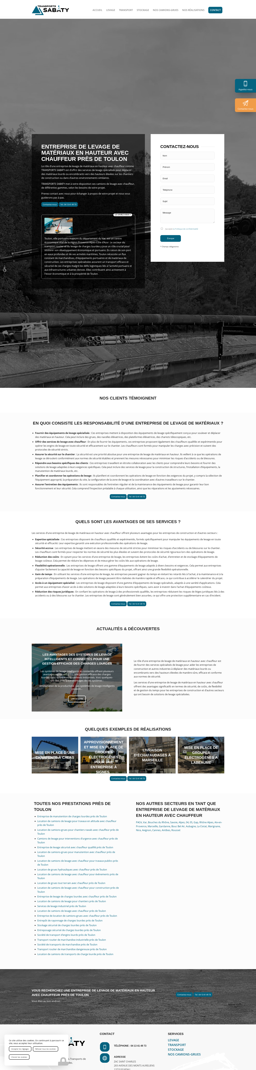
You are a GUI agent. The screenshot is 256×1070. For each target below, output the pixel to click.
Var (145, 822)
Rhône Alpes (206, 822)
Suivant (115, 677)
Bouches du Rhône (158, 822)
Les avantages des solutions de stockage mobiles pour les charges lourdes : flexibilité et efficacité (77, 658)
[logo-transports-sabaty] (50, 10)
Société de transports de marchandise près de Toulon (67, 944)
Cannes (156, 830)
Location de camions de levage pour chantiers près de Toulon (71, 901)
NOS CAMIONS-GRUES (184, 1054)
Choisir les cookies (19, 1057)
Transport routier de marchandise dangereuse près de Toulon (72, 949)
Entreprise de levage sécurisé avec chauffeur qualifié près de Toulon (75, 847)
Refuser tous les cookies (45, 1049)
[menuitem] (97, 10)
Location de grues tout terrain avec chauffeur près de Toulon (71, 883)
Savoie (173, 822)
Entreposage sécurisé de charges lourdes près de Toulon (69, 930)
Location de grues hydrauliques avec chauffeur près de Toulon (72, 869)
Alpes (182, 822)
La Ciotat (202, 826)
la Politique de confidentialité (185, 229)
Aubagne (191, 826)
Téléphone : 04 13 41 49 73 (130, 1046)
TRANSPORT (177, 1045)
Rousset (175, 830)
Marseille (153, 826)
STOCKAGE (176, 1049)
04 (187, 822)
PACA (139, 822)
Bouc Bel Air (178, 826)
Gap (196, 822)
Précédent (38, 677)
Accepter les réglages (20, 1049)
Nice (138, 830)
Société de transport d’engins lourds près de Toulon (66, 935)
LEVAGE (173, 1040)
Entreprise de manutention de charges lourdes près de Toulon (72, 816)
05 (191, 822)
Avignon (146, 830)
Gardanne (164, 826)
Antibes (166, 830)
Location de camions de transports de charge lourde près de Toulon (75, 954)
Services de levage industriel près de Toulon (61, 906)
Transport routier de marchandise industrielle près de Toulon (71, 939)
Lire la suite (77, 700)
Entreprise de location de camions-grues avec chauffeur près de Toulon (77, 915)
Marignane (214, 826)
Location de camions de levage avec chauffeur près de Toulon (71, 911)
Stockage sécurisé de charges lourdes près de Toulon (67, 925)
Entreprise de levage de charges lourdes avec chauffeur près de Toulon (77, 896)
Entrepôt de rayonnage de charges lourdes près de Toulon (70, 920)
